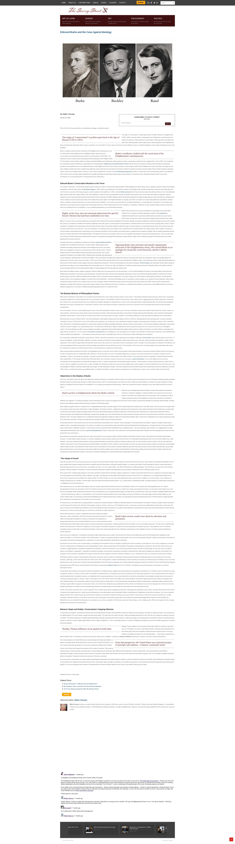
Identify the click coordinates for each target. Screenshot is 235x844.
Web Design (165, 840)
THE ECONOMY (140, 20)
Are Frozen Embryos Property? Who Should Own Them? (81, 689)
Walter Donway (80, 700)
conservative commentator (95, 331)
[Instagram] (148, 3)
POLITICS (162, 20)
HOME (64, 2)
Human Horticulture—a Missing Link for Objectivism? (80, 684)
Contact (122, 2)
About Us (72, 2)
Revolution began (89, 189)
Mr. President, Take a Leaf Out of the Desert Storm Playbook (82, 686)
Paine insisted (144, 263)
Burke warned (125, 192)
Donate (140, 2)
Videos (95, 2)
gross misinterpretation (94, 430)
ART (117, 20)
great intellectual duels (103, 242)
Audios (103, 2)
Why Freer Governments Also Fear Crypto (69, 827)
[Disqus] (117, 744)
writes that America (138, 359)
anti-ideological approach (123, 171)
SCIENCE (93, 20)
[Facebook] (151, 3)
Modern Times (112, 565)
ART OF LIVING (70, 20)
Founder (112, 2)
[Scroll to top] (231, 839)
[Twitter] (154, 3)
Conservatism (146, 337)
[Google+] (157, 3)
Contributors (84, 2)
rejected (162, 213)
